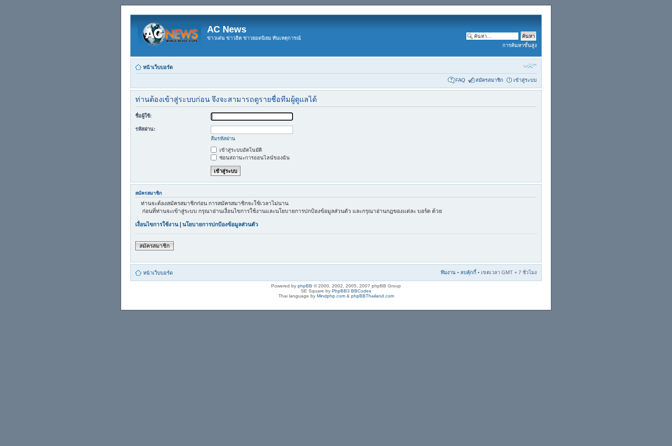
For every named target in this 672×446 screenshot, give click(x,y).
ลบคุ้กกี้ (468, 272)
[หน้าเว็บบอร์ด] (170, 32)
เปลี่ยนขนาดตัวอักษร (530, 65)
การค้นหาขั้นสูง (519, 45)
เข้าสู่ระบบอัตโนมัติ (240, 150)
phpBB (305, 285)
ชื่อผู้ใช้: (143, 115)
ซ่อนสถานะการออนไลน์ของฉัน (254, 157)
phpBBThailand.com (372, 295)
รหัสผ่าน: (145, 129)
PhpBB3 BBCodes (351, 290)
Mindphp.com (331, 295)
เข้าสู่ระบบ (525, 80)
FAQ (460, 80)
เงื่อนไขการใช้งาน (156, 224)
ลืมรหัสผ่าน (223, 138)
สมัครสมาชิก (489, 80)
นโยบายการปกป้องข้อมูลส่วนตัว (220, 224)
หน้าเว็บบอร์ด (158, 67)
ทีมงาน (448, 272)
